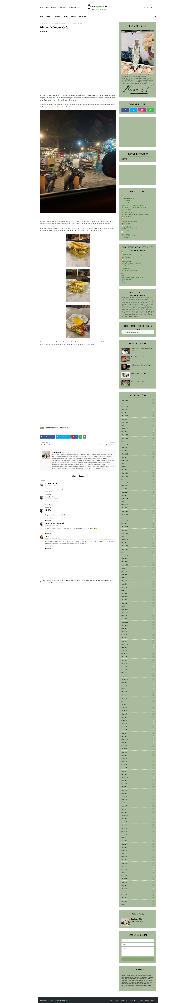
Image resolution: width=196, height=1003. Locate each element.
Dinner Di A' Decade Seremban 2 (131, 236)
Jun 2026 (138, 406)
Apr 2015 (138, 774)
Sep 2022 (138, 546)
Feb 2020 (138, 625)
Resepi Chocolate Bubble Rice (140, 357)
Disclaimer (153, 1000)
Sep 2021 (138, 577)
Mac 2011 (138, 904)
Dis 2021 (138, 568)
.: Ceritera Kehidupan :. (128, 198)
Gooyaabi (68, 1000)
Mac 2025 (138, 454)
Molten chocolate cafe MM (129, 221)
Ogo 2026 (138, 400)
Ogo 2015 (138, 761)
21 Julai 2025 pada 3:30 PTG (51, 512)
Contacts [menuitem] (82, 17)
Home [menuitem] (41, 17)
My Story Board (126, 227)
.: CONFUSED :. (126, 200)
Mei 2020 (138, 616)
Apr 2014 (138, 812)
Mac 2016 (138, 739)
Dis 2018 (138, 654)
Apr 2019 (138, 641)
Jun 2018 (138, 669)
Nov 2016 (138, 714)
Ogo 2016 (138, 723)
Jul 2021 (138, 584)
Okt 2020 (138, 609)
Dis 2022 (138, 536)
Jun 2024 (138, 482)
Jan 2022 (138, 565)
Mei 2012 (138, 872)
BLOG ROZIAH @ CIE (127, 212)
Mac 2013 (138, 844)
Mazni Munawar (126, 268)
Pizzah (47, 536)
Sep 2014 (138, 796)
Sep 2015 (138, 758)
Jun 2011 (138, 895)
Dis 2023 (138, 501)
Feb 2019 (138, 647)
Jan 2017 (138, 707)
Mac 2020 (138, 622)
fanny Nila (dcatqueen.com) (54, 523)
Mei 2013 (138, 838)
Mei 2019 (138, 638)
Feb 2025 (138, 457)
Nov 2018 (138, 657)
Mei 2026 (138, 409)
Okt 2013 (138, 825)
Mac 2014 (138, 815)
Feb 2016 (138, 742)
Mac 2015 (138, 777)
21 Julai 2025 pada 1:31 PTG (51, 499)
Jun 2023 (138, 520)
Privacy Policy (62, 7)
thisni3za (48, 510)
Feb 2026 (138, 419)
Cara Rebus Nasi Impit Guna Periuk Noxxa (141, 349)
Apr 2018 (138, 676)
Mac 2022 (138, 562)
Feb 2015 (138, 780)
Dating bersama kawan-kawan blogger (133, 256)
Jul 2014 (138, 803)
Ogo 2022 (138, 549)
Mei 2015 (138, 771)
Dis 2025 (138, 425)
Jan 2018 (138, 685)
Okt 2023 (138, 508)
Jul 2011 (138, 891)
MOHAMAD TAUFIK (51, 484)
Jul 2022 (138, 552)
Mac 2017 (138, 704)
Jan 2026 (138, 422)
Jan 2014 (138, 822)
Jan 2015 (138, 784)
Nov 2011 (138, 882)
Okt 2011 (138, 885)
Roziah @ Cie (43, 31)
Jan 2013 (138, 850)
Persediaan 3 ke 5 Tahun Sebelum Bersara (134, 207)
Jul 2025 (138, 441)
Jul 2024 (138, 479)
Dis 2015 (138, 749)
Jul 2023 (138, 517)
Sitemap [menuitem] (73, 17)
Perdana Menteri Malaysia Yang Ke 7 (141, 365)
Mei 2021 (138, 590)
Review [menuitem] (57, 17)
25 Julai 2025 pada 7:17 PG (51, 525)
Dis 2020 (138, 606)
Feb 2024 (138, 495)
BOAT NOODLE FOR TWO (129, 229)
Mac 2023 (138, 527)
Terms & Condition (74, 7)
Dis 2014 (138, 787)
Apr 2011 (138, 901)
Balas (46, 491)
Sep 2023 (138, 511)
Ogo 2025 (138, 438)
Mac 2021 (138, 597)
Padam (50, 491)
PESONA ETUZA (126, 275)
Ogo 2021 (138, 581)
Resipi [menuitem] (66, 17)
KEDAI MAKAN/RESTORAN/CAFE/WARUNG (59, 23)
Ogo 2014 (138, 799)
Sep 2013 (138, 828)
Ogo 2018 (138, 663)
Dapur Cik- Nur (126, 220)
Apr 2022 (138, 558)
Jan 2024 (138, 498)
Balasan (48, 494)
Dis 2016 (138, 711)
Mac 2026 (138, 416)
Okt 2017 (138, 695)
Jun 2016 (138, 730)
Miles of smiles (126, 254)
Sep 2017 (138, 698)
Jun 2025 (138, 444)
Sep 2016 (138, 720)
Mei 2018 (138, 673)
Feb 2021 (138, 600)
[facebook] (145, 7)
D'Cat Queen (125, 283)
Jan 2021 (138, 603)
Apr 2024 (138, 489)
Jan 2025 (138, 460)
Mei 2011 (138, 898)
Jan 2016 (138, 746)
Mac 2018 (138, 679)
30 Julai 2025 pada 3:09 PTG (52, 538)
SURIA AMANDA (126, 234)
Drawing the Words (127, 261)
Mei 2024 (138, 486)
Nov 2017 (138, 692)
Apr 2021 (138, 593)
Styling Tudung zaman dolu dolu (131, 263)
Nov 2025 (138, 428)
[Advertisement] (78, 64)
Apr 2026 (138, 413)
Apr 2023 (138, 524)
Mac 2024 (138, 492)
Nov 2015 (138, 752)
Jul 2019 (138, 635)
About (47, 7)
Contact (53, 7)
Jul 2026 (138, 403)
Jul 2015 (138, 765)
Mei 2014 (138, 809)
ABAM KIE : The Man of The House (132, 205)
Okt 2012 (138, 860)
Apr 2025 (138, 451)
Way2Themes (54, 1000)
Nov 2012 (138, 857)
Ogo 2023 (138, 514)
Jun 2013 (138, 834)
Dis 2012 (138, 853)
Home (41, 7)
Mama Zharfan (50, 497)
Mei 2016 (138, 733)
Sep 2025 (138, 435)
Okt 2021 (138, 574)
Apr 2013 (138, 841)
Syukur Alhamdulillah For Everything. (132, 277)
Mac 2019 (138, 644)
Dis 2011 (138, 879)
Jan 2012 (138, 876)
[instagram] (148, 7)
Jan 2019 (138, 650)
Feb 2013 (138, 847)
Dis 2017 (138, 688)
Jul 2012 (138, 866)
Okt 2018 (138, 660)
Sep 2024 (138, 473)
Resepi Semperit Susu (137, 381)
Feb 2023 (138, 530)
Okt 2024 (138, 470)
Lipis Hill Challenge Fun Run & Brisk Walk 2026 (135, 214)
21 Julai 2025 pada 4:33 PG (51, 485)
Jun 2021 (138, 587)
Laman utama (43, 23)
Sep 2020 (138, 612)
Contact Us (124, 1000)
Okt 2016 (138, 717)
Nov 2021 (138, 571)
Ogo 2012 (138, 863)
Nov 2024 (138, 466)
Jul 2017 (138, 701)
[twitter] (151, 7)
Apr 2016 (138, 736)
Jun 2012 (138, 869)
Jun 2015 (138, 768)
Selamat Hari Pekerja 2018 (138, 373)
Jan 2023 (138, 533)
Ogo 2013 (138, 831)
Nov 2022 (138, 539)
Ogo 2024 (138, 476)
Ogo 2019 (138, 631)
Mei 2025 (138, 447)
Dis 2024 (138, 463)
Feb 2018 (138, 682)
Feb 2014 (138, 818)
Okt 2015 (138, 755)
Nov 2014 (138, 790)
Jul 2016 (138, 727)
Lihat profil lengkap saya (137, 921)
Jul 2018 (138, 666)
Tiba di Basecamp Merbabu (129, 270)
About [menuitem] (48, 17)
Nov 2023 (138, 505)
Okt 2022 (138, 543)
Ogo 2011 (138, 888)
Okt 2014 (138, 793)
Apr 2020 (138, 619)
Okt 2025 (138, 432)
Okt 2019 (138, 628)
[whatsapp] (155, 7)
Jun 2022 (138, 555)
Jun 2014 (138, 806)
